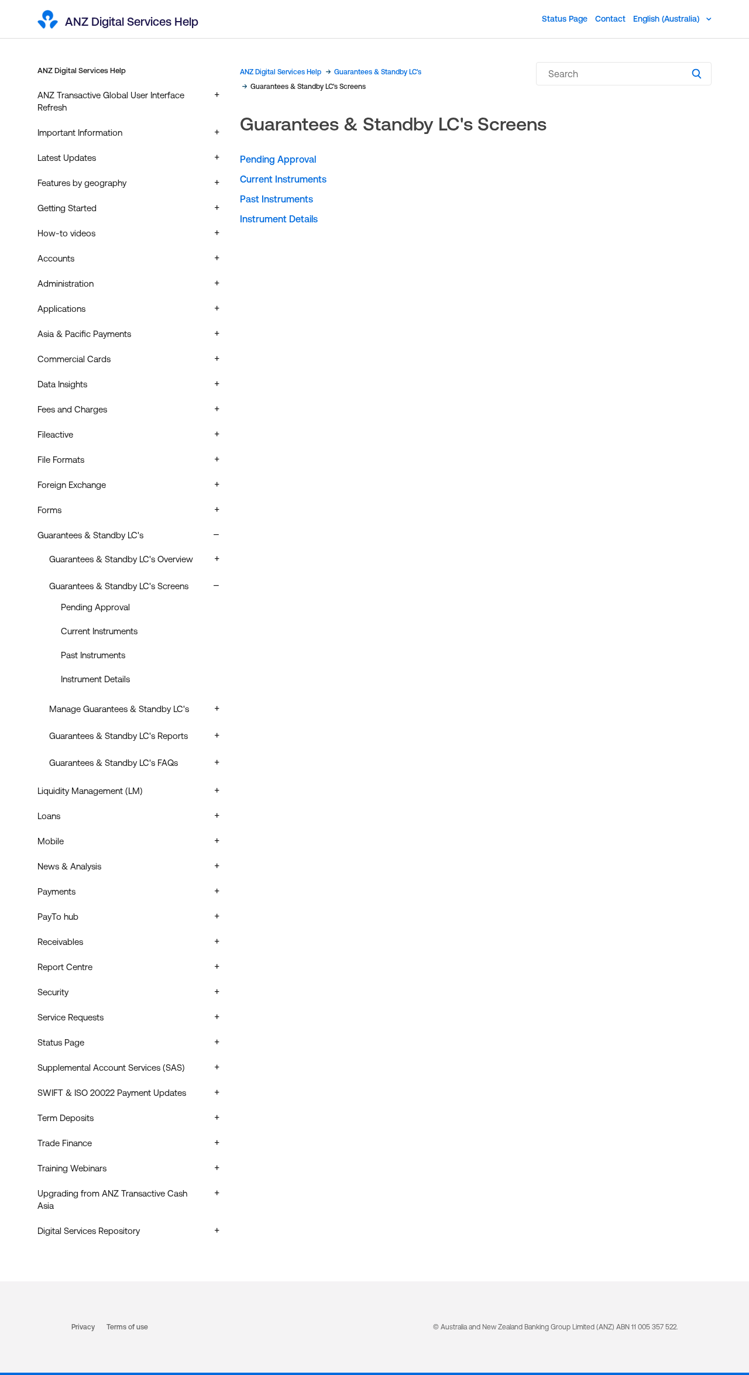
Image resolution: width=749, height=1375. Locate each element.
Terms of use (127, 1327)
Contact (610, 18)
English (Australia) (667, 18)
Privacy (83, 1327)
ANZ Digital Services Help (81, 70)
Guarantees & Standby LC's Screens (308, 86)
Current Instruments (99, 631)
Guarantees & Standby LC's (377, 72)
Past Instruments (93, 655)
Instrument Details (95, 679)
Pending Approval (95, 607)
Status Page (564, 18)
